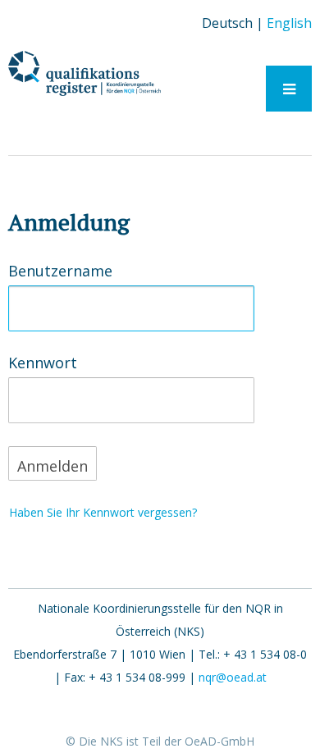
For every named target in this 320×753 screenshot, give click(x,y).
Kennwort (42, 363)
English (289, 23)
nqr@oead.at (233, 677)
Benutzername (60, 271)
